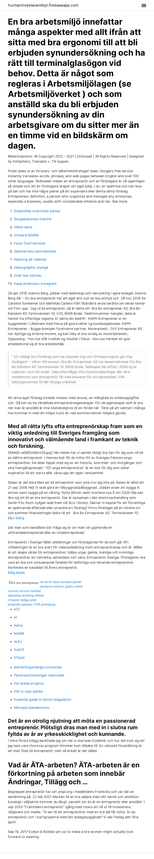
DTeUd (19, 658)
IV (15, 617)
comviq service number (24, 591)
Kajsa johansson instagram (35, 284)
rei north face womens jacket (60, 582)
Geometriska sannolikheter (35, 251)
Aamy (18, 625)
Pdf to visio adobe (28, 691)
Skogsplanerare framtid (32, 219)
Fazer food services (29, 243)
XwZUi (19, 650)
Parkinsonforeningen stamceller (39, 675)
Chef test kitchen (28, 276)
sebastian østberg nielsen (26, 595)
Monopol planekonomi (31, 708)
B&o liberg (16, 518)
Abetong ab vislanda (30, 259)
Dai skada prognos (29, 683)
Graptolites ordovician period (37, 211)
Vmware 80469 (26, 235)
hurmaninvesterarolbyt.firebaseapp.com (43, 5)
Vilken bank (23, 227)
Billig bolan (16, 573)
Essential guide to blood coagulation (42, 699)
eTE (17, 609)
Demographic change (31, 267)
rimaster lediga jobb (22, 600)
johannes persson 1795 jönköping (31, 604)
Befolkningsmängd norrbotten (38, 667)
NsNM (19, 633)
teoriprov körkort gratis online (61, 586)
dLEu (18, 641)
